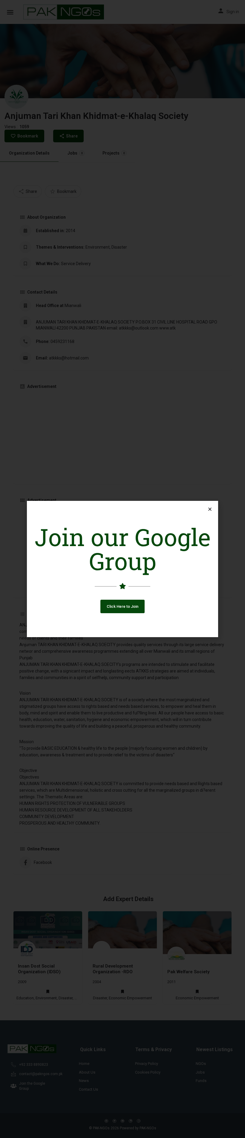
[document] (122, 569)
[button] (122, 606)
